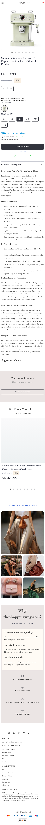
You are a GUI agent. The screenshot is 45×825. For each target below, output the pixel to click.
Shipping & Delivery (9, 749)
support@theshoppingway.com (12, 742)
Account (5, 779)
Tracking (5, 762)
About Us (5, 785)
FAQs (4, 759)
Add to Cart (22, 147)
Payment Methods (8, 756)
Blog (3, 770)
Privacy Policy (7, 776)
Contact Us (6, 782)
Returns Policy (7, 752)
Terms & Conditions (8, 773)
